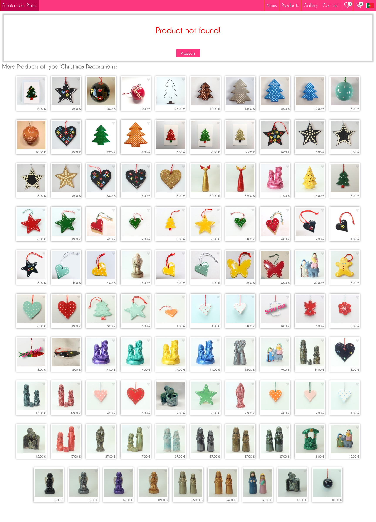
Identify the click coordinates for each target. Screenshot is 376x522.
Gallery (311, 5)
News (272, 5)
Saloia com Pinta (19, 5)
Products (290, 5)
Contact (331, 5)
